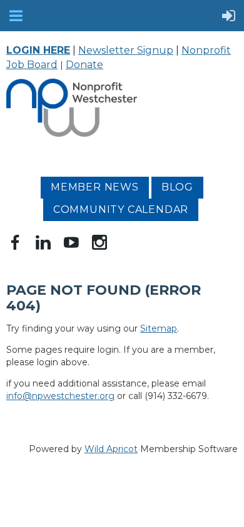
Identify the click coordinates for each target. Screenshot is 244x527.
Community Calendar (120, 209)
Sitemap (158, 328)
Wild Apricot (111, 449)
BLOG (177, 187)
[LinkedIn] (43, 242)
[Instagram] (99, 242)
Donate (84, 65)
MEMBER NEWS (95, 187)
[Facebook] (15, 242)
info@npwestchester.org (60, 395)
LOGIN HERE (38, 50)
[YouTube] (71, 242)
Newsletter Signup (125, 50)
